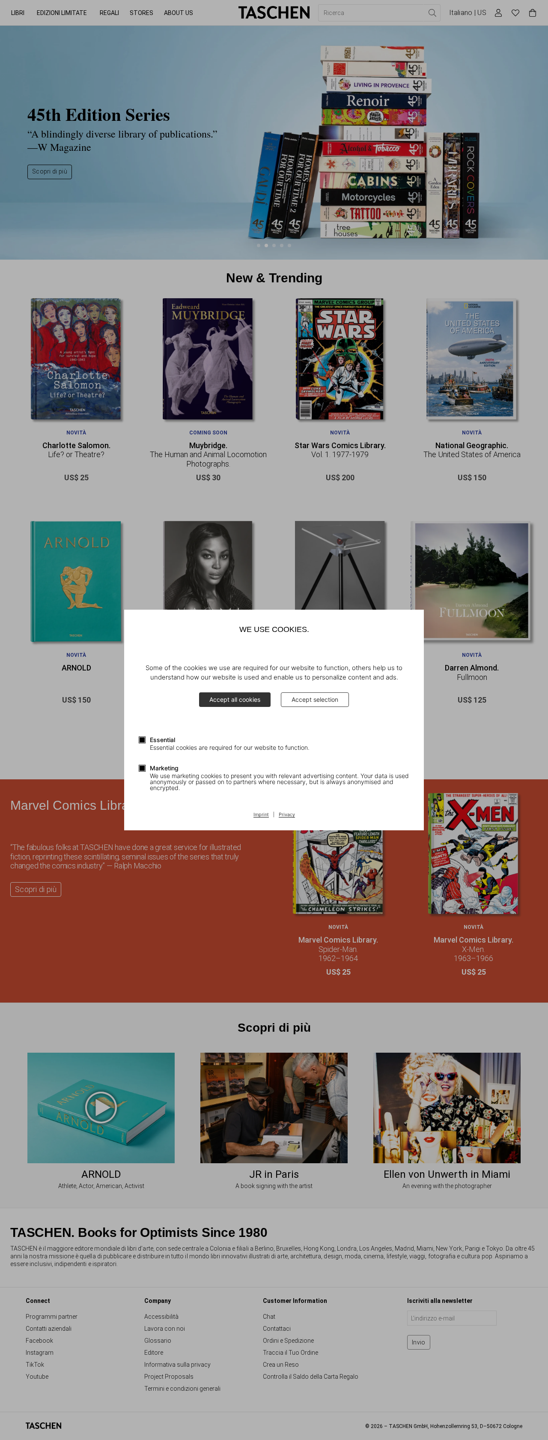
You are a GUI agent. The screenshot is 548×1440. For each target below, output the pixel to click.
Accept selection (315, 699)
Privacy (287, 814)
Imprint (261, 814)
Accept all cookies (234, 699)
